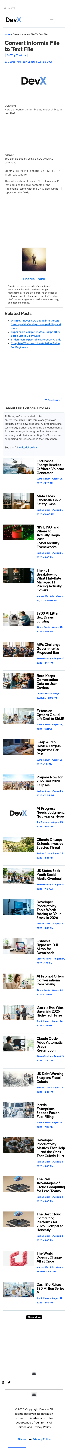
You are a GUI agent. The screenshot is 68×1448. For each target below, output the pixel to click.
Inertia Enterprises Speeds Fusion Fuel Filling (48, 1111)
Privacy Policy (41, 1439)
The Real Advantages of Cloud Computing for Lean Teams (51, 1185)
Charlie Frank (34, 279)
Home (8, 34)
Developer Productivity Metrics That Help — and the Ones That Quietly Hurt (51, 1148)
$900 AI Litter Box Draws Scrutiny (48, 617)
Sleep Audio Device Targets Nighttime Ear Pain (49, 748)
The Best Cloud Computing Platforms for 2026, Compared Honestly (50, 1222)
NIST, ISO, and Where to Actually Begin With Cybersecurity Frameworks (48, 537)
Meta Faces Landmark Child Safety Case (49, 500)
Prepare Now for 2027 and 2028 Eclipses (50, 781)
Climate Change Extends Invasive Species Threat (50, 843)
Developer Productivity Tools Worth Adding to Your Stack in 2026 (49, 910)
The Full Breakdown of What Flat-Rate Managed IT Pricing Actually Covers (49, 580)
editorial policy (28, 447)
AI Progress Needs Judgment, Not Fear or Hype (51, 812)
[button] (52, 20)
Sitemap (22, 1439)
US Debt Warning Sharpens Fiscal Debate (50, 1078)
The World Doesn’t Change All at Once (49, 1257)
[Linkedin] (3, 1382)
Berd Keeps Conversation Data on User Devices (47, 682)
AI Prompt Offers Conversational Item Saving (50, 980)
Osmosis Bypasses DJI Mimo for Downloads (47, 947)
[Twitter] (9, 1382)
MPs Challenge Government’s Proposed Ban (48, 648)
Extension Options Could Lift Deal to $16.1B (51, 715)
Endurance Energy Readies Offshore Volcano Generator (50, 467)
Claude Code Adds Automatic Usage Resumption (50, 1044)
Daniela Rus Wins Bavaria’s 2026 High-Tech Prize (50, 1011)
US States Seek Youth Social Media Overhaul (49, 874)
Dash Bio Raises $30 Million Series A (50, 1288)
